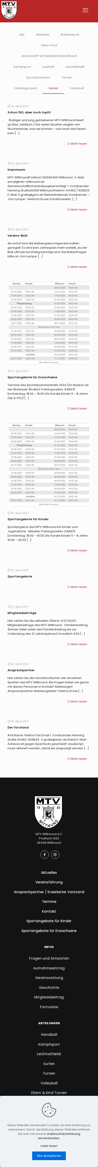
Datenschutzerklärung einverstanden (59, 1136)
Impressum (16, 169)
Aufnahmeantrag (49, 968)
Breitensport (70, 34)
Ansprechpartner (21, 670)
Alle (22, 34)
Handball (49, 1034)
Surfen (49, 1063)
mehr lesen (49, 1146)
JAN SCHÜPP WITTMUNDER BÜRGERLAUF (49, 56)
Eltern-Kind (49, 45)
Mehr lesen (79, 143)
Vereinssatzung (49, 977)
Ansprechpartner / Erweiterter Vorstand (49, 892)
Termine (49, 901)
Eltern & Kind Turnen (49, 1092)
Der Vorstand (18, 727)
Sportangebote (20, 576)
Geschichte (49, 987)
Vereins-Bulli (18, 235)
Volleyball (77, 88)
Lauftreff (48, 67)
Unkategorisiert (25, 88)
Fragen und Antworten (49, 958)
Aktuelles (42, 34)
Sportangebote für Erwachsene (32, 377)
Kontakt (49, 911)
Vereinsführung (49, 882)
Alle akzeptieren (49, 1156)
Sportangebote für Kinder (28, 519)
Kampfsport (22, 67)
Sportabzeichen (38, 77)
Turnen (67, 77)
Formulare (49, 1007)
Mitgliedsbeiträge (22, 613)
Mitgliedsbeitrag (49, 997)
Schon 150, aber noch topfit (29, 112)
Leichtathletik (75, 67)
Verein (53, 88)
